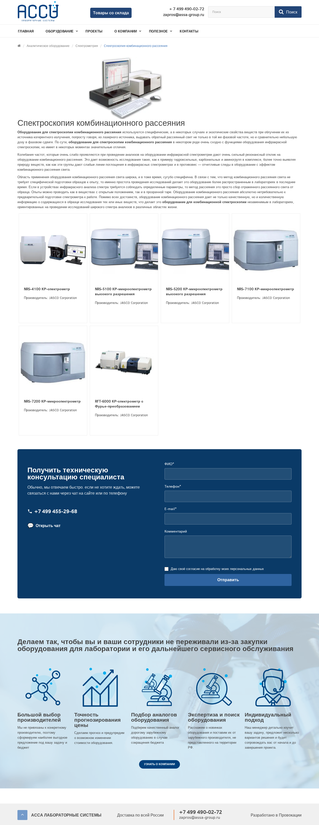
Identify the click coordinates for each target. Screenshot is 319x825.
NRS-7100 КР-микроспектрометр (265, 289)
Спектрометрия (87, 46)
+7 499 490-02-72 (200, 812)
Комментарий (175, 531)
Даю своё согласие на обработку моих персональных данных (217, 569)
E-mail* (170, 509)
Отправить (228, 579)
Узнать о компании (159, 764)
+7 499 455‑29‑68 (55, 512)
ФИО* (169, 464)
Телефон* (172, 486)
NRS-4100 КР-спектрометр (47, 289)
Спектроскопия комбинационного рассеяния (135, 46)
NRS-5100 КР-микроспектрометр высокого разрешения (123, 291)
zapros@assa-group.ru (183, 14)
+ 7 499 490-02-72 (186, 8)
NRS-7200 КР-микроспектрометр (52, 401)
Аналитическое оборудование (48, 46)
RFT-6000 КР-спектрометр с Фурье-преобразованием (119, 404)
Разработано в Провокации (276, 815)
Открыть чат (44, 525)
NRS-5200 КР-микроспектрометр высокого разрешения (194, 291)
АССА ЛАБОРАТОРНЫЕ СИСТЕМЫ (66, 815)
